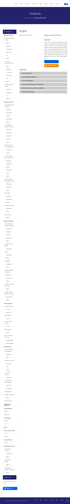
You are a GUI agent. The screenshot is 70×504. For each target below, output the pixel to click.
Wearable (7, 193)
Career (67, 500)
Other (5, 427)
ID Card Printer (8, 440)
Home (36, 500)
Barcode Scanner (8, 102)
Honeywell (9, 49)
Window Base (9, 343)
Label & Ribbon (8, 408)
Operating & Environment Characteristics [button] (33, 88)
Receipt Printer (9, 306)
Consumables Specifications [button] (29, 77)
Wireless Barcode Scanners (9, 105)
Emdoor (8, 235)
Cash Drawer (8, 329)
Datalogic (8, 109)
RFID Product (8, 347)
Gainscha (8, 46)
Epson (6, 436)
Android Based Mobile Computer (9, 224)
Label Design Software (7, 405)
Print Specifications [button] (27, 73)
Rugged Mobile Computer (9, 271)
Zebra (7, 58)
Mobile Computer (9, 221)
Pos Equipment (8, 303)
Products (46, 500)
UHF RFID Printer (9, 360)
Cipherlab (8, 129)
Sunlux (8, 115)
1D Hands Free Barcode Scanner (9, 146)
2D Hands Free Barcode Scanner (9, 180)
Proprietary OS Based (9, 244)
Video (57, 500)
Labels (6, 411)
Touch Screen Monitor (8, 322)
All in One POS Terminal (9, 336)
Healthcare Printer (8, 460)
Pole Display (8, 315)
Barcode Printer (8, 35)
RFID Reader (8, 391)
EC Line (8, 309)
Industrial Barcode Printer (9, 62)
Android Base (9, 340)
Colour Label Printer (9, 430)
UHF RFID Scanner (7, 373)
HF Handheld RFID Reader (8, 381)
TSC (7, 55)
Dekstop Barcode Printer (9, 39)
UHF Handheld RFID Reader (9, 350)
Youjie (7, 153)
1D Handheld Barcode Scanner (9, 125)
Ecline (7, 332)
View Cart (9, 488)
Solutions (52, 500)
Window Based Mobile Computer (9, 293)
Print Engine (7, 418)
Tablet (6, 252)
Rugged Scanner (9, 205)
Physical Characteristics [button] (28, 91)
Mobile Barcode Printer (9, 85)
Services (61, 500)
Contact (67, 501)
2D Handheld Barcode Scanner (9, 156)
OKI (6, 433)
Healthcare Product (9, 446)
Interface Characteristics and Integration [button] (33, 84)
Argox (7, 43)
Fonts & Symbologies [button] (27, 80)
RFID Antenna (8, 400)
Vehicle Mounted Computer (9, 285)
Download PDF (52, 65)
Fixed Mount (8, 214)
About (40, 500)
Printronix (8, 52)
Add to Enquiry (52, 61)
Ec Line (8, 318)
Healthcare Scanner (8, 449)
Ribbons (7, 414)
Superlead (9, 119)
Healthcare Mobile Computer (9, 468)
